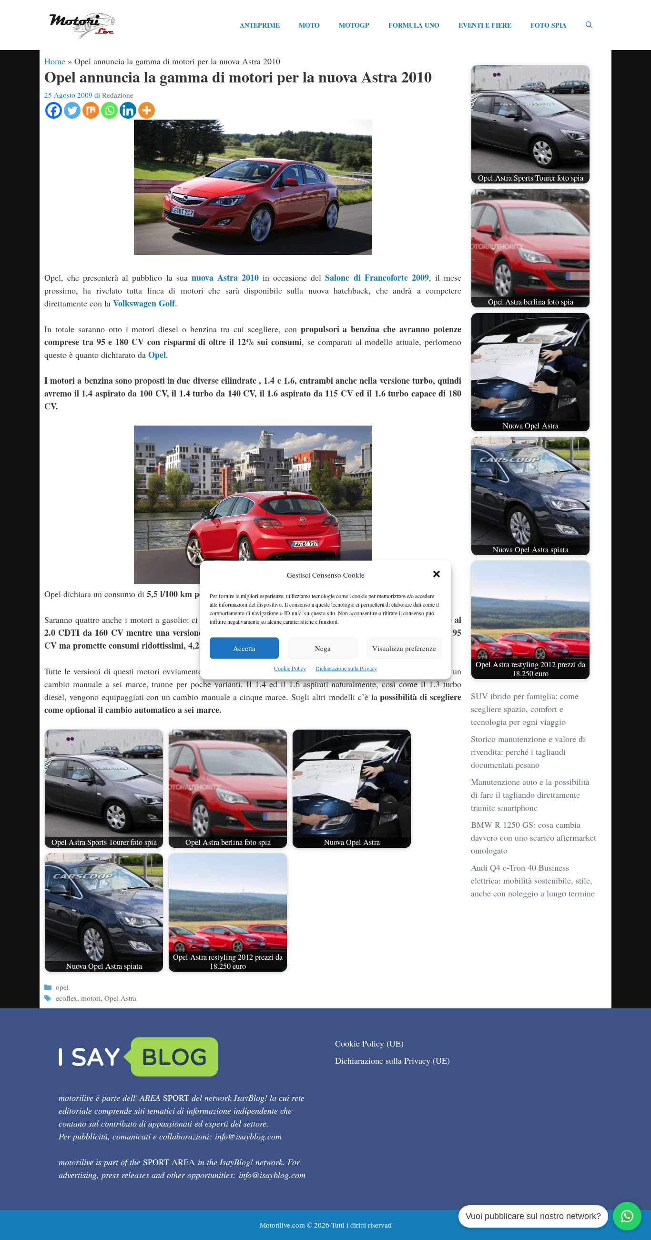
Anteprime (260, 25)
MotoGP (354, 25)
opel (62, 987)
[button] (436, 575)
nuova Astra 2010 (225, 277)
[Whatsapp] (109, 110)
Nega (323, 648)
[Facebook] (53, 110)
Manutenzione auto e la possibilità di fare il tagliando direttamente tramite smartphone (530, 794)
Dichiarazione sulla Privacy (346, 668)
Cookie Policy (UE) (369, 1043)
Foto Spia (548, 25)
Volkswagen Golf (144, 303)
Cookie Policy (290, 668)
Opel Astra (120, 998)
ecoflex (66, 998)
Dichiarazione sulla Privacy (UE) (392, 1060)
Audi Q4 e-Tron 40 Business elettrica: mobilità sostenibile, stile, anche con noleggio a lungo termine (533, 880)
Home (54, 61)
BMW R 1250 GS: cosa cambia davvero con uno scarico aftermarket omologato (533, 837)
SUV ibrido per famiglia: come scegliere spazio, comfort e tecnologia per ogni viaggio (525, 708)
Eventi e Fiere (484, 25)
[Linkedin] (128, 110)
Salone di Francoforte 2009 (376, 277)
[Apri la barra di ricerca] (589, 25)
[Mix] (90, 110)
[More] (146, 110)
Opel (157, 354)
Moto (309, 25)
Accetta (244, 648)
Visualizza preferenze (404, 648)
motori (91, 998)
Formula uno (413, 25)
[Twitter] (72, 110)
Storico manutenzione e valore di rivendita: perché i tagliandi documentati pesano (528, 751)
